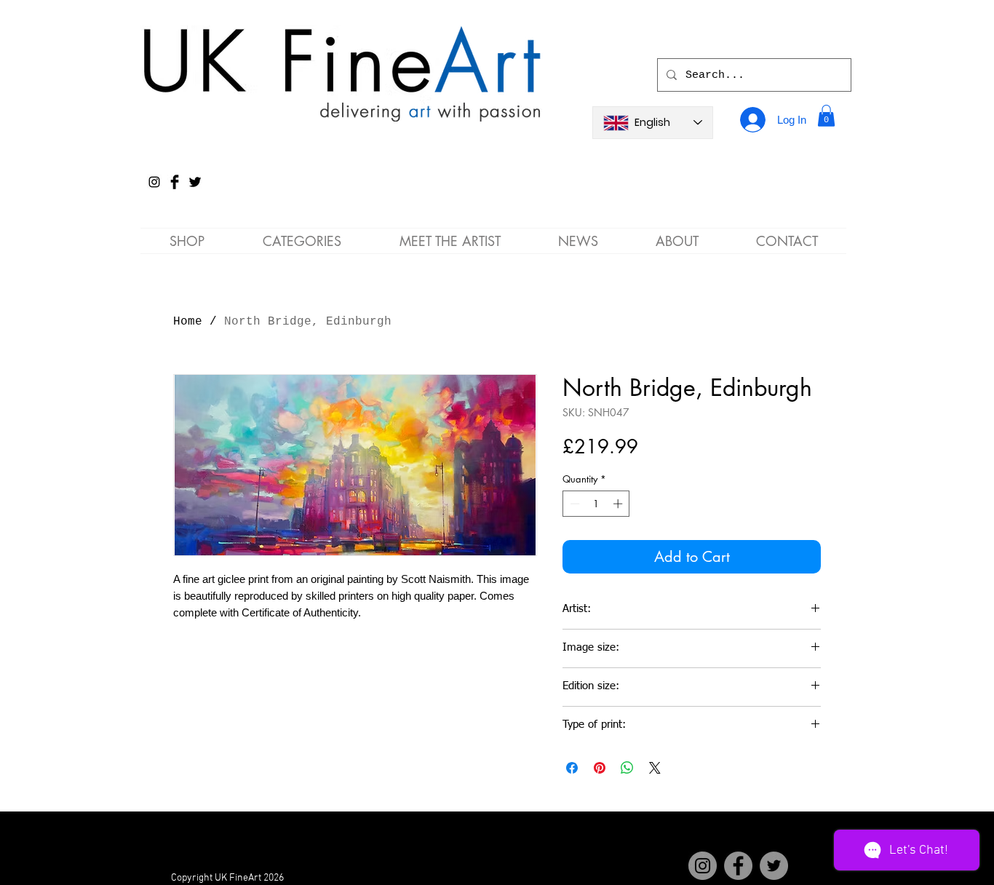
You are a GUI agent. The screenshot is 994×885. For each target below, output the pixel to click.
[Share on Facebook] (572, 768)
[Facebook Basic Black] (174, 182)
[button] (826, 116)
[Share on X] (655, 768)
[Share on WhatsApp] (627, 768)
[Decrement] (573, 503)
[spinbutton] (596, 503)
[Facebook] (738, 866)
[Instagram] (154, 182)
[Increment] (619, 503)
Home (187, 321)
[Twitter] (774, 866)
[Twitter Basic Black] (195, 182)
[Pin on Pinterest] (599, 768)
